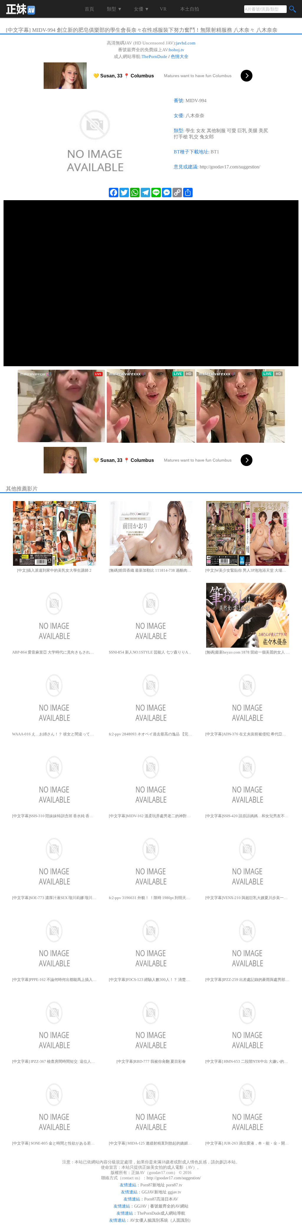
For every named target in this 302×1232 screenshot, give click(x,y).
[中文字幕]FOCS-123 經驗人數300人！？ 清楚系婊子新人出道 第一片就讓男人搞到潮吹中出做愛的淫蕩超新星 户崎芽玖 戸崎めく (151, 979)
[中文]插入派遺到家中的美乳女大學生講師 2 (54, 570)
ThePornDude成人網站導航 (161, 1213)
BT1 (215, 151)
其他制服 (216, 130)
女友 (201, 130)
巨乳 (242, 130)
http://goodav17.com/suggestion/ (230, 166)
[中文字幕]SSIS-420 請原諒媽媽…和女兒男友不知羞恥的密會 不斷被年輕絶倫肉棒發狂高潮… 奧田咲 (247, 816)
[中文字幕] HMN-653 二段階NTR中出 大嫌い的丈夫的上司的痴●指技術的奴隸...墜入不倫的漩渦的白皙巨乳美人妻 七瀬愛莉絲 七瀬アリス (247, 1061)
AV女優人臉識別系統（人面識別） (161, 1220)
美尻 (263, 130)
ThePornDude (154, 56)
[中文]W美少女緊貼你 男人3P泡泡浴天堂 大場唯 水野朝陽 (247, 570)
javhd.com (186, 43)
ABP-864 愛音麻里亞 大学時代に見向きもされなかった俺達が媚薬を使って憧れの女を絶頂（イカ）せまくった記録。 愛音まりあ (54, 652)
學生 (190, 130)
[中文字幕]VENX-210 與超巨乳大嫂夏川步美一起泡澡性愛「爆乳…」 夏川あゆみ (247, 898)
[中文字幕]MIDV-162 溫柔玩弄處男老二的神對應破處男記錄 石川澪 (151, 816)
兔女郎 (207, 136)
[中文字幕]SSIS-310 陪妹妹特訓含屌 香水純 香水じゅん (54, 816)
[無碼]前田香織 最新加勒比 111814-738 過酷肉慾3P (151, 570)
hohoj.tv (176, 49)
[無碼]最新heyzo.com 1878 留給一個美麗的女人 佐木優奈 (247, 652)
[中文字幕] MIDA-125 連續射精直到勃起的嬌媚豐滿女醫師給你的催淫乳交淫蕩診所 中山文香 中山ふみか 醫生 (151, 1143)
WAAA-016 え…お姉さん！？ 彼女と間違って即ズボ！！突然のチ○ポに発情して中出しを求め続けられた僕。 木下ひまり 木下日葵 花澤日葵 (54, 734)
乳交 (193, 136)
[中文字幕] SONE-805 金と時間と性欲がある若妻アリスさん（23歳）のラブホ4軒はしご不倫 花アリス (54, 1143)
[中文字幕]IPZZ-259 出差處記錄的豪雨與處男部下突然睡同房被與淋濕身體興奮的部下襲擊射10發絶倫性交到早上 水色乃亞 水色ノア (247, 979)
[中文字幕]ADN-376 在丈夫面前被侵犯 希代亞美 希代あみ (247, 734)
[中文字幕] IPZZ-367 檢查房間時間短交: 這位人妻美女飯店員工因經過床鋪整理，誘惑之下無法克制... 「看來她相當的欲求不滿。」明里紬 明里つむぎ (54, 1061)
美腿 (252, 130)
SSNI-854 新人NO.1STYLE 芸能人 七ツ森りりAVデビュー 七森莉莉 (151, 652)
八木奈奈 (195, 115)
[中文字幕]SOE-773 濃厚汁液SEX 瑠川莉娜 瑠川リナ (54, 898)
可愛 (231, 130)
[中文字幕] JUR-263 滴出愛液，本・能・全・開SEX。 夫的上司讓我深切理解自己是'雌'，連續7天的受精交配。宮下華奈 (247, 1143)
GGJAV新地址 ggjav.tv (161, 1192)
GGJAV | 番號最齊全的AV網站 (161, 1206)
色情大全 (179, 56)
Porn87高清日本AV (161, 1199)
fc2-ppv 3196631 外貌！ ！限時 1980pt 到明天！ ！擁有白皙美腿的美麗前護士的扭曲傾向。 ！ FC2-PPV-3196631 (151, 898)
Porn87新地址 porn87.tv (161, 1185)
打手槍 (181, 136)
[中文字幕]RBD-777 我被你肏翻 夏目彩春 (151, 1061)
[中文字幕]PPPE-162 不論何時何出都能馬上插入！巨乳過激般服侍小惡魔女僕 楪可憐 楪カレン (54, 979)
